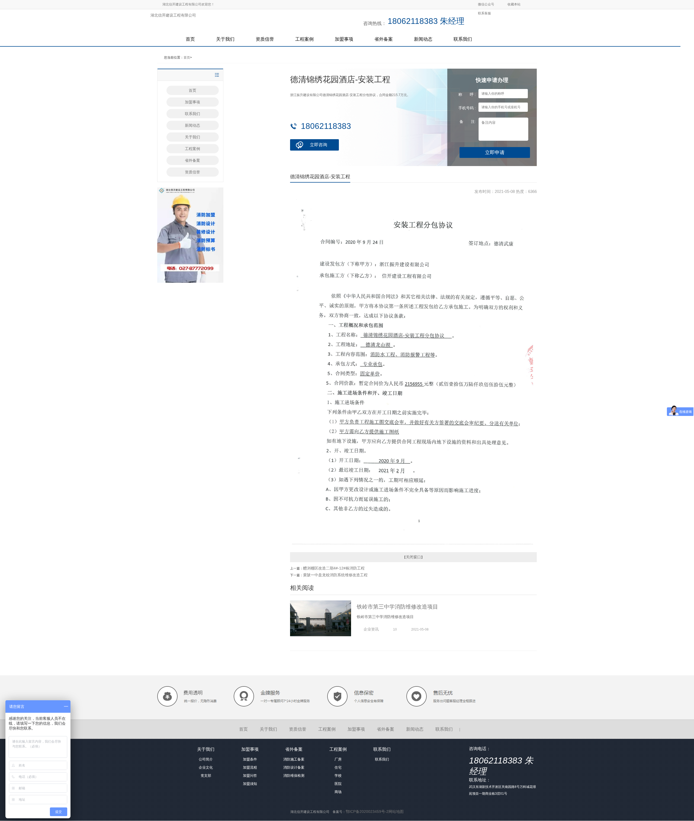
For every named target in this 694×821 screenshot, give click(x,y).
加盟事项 (344, 39)
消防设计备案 (293, 767)
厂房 (338, 759)
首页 (190, 39)
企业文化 (206, 767)
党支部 (206, 776)
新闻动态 (423, 39)
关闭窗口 (413, 557)
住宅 (338, 767)
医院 (338, 784)
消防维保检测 (293, 776)
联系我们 (463, 39)
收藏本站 (513, 4)
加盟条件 (250, 759)
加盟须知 (250, 784)
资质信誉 (265, 39)
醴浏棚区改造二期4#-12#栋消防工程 (334, 568)
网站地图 (396, 811)
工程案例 (304, 39)
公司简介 (206, 759)
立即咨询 (318, 144)
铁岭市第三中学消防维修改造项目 (397, 607)
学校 (338, 776)
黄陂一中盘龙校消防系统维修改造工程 (335, 575)
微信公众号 (486, 4)
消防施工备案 (293, 759)
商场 (338, 792)
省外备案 (383, 39)
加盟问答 (250, 776)
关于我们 (225, 39)
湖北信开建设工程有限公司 (173, 15)
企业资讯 (371, 629)
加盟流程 (250, 767)
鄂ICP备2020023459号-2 (367, 811)
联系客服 (484, 13)
